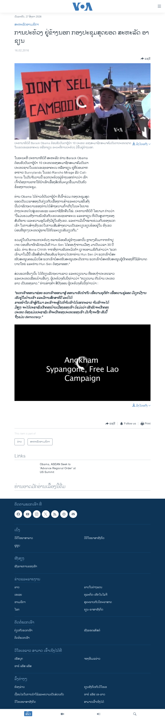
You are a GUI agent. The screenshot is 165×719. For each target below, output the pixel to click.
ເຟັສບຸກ (18, 659)
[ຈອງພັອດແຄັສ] (73, 514)
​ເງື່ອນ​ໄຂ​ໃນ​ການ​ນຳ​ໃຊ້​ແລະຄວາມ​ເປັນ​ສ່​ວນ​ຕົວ (39, 694)
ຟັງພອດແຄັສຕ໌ (92, 630)
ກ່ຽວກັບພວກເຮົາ (23, 630)
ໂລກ (17, 609)
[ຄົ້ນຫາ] (135, 714)
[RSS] (55, 514)
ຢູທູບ (17, 545)
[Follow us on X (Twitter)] (46, 514)
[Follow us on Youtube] (27, 514)
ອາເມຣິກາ (20, 602)
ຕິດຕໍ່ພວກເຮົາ (22, 638)
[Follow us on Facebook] (18, 514)
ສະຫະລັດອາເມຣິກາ (26, 24)
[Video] (62, 714)
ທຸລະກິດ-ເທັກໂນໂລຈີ (95, 595)
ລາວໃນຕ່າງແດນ (93, 587)
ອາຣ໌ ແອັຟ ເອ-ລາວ (94, 694)
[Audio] (99, 714)
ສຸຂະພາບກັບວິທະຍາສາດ (98, 602)
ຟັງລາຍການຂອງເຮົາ (25, 566)
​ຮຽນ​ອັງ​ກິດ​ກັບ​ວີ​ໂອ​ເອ (95, 687)
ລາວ (17, 587)
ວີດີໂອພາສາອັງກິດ (94, 538)
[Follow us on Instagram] (36, 514)
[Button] (146, 58)
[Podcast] (64, 514)
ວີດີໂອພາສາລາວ (23, 538)
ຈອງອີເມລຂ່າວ (92, 659)
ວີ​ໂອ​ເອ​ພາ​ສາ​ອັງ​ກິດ (25, 702)
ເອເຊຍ (18, 595)
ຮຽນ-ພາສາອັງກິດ (93, 609)
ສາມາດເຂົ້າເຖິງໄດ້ (94, 702)
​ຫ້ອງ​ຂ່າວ (19, 687)
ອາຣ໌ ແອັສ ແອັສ (23, 666)
